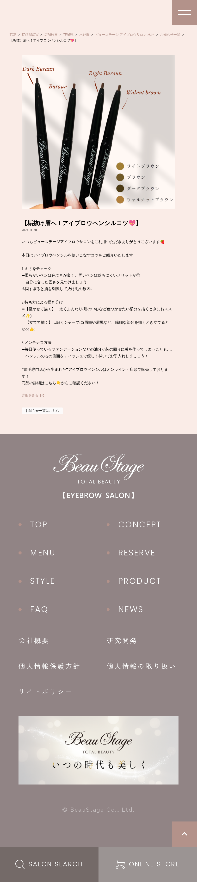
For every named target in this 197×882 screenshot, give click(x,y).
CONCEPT (139, 524)
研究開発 (122, 640)
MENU (42, 552)
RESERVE (137, 552)
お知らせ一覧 (170, 34)
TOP (13, 34)
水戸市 (84, 34)
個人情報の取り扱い (142, 666)
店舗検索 (51, 34)
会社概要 (34, 640)
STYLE (42, 581)
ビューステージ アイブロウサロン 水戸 (124, 34)
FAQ (39, 609)
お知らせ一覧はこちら (42, 411)
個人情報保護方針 (49, 666)
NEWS (130, 609)
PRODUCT (139, 581)
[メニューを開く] (184, 12)
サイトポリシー (45, 691)
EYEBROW (30, 34)
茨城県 (68, 34)
